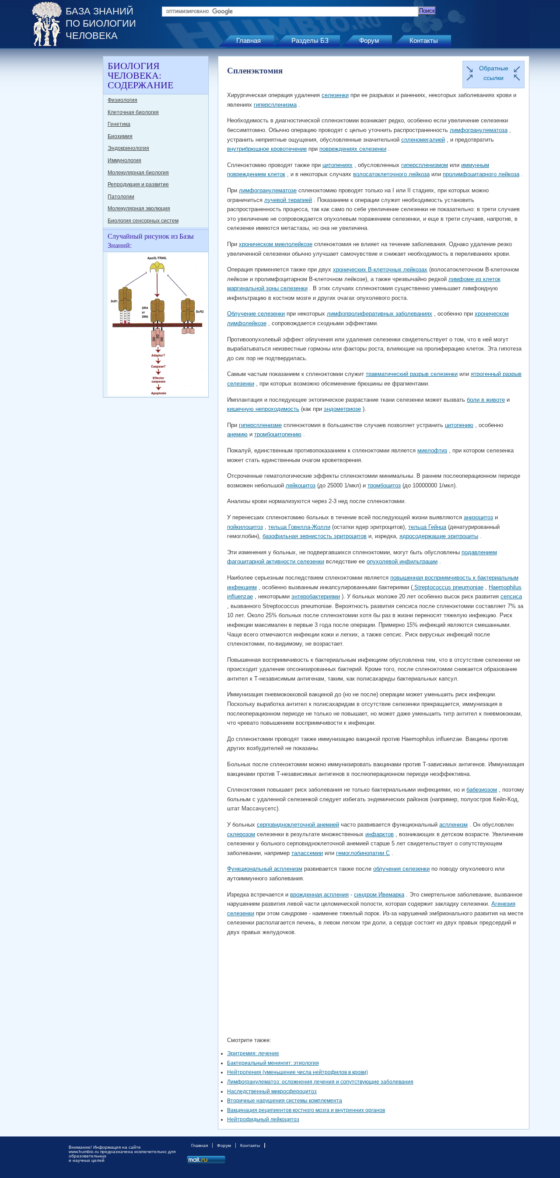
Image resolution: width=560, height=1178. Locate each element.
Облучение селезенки (256, 313)
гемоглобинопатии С (363, 853)
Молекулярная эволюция (139, 208)
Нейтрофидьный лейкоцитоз (263, 1119)
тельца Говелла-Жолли (299, 527)
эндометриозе (342, 409)
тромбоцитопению (277, 434)
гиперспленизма (275, 104)
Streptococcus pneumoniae (448, 587)
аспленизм (453, 824)
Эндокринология (128, 148)
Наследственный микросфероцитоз (272, 1091)
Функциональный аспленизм (264, 868)
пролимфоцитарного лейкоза (481, 174)
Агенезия (503, 903)
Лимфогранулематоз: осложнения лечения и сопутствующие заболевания (320, 1082)
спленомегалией (423, 139)
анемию (237, 434)
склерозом (241, 834)
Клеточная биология (133, 112)
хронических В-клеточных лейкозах (380, 269)
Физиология (122, 100)
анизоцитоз (478, 517)
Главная (248, 40)
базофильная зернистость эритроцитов (314, 536)
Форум (369, 40)
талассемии (307, 853)
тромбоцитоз (384, 485)
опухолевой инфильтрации (402, 561)
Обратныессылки (493, 73)
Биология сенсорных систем (143, 221)
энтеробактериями (315, 596)
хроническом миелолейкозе (275, 244)
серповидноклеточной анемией (298, 824)
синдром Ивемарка (379, 894)
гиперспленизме (260, 425)
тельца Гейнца (427, 527)
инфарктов (379, 834)
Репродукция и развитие (138, 184)
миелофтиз (432, 450)
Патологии (121, 197)
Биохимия (120, 136)
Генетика (119, 124)
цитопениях (337, 165)
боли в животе (486, 399)
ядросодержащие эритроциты (438, 536)
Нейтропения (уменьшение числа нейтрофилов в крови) (297, 1072)
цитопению (459, 425)
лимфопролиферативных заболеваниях (379, 313)
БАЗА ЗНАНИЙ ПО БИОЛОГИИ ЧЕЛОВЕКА (101, 23)
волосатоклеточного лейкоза (391, 174)
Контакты (424, 40)
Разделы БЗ (310, 40)
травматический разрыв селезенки (412, 374)
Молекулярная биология (138, 173)
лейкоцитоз (300, 485)
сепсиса (511, 596)
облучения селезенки (401, 868)
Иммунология (124, 160)
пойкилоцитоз (245, 527)
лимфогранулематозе (268, 190)
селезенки (335, 95)
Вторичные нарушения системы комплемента (284, 1101)
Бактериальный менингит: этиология (273, 1063)
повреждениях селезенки (352, 149)
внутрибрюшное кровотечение (267, 149)
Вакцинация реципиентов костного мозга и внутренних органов (306, 1110)
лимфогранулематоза (479, 130)
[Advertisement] (66, 187)
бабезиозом (481, 789)
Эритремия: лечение (253, 1053)
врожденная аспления (319, 894)
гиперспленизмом (424, 165)
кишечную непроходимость (263, 409)
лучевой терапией (288, 200)
